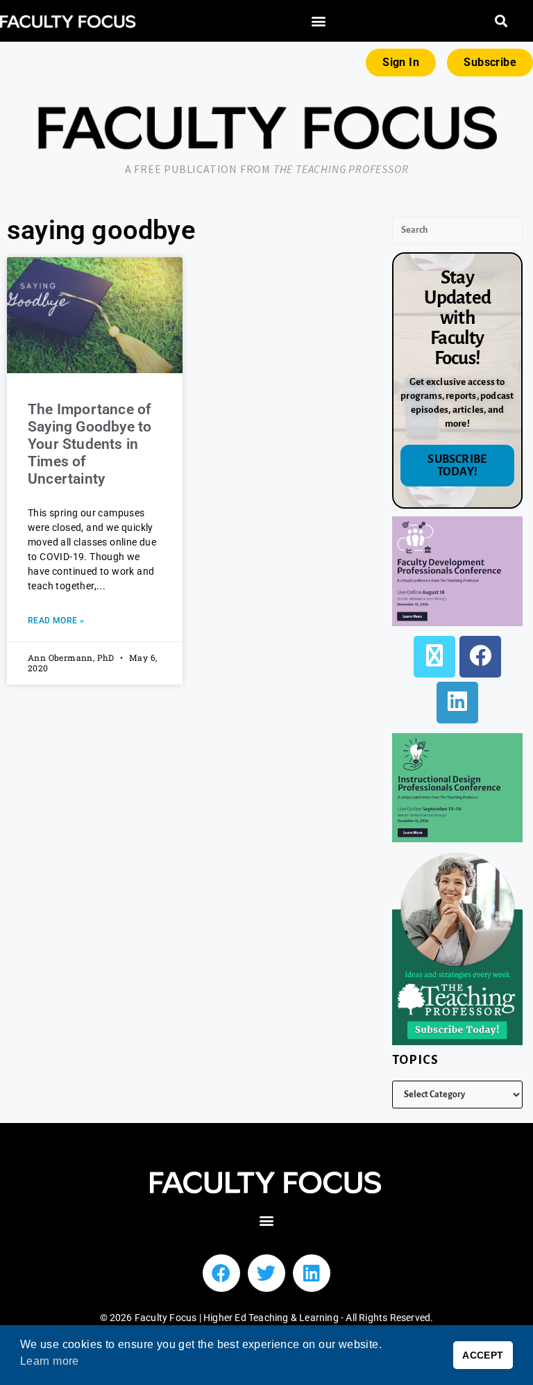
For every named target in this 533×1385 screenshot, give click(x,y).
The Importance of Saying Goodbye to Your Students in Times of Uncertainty (89, 444)
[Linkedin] (311, 1273)
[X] (434, 657)
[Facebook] (480, 657)
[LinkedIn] (457, 702)
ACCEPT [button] (482, 1355)
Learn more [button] (49, 1361)
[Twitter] (266, 1273)
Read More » (56, 620)
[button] (319, 21)
